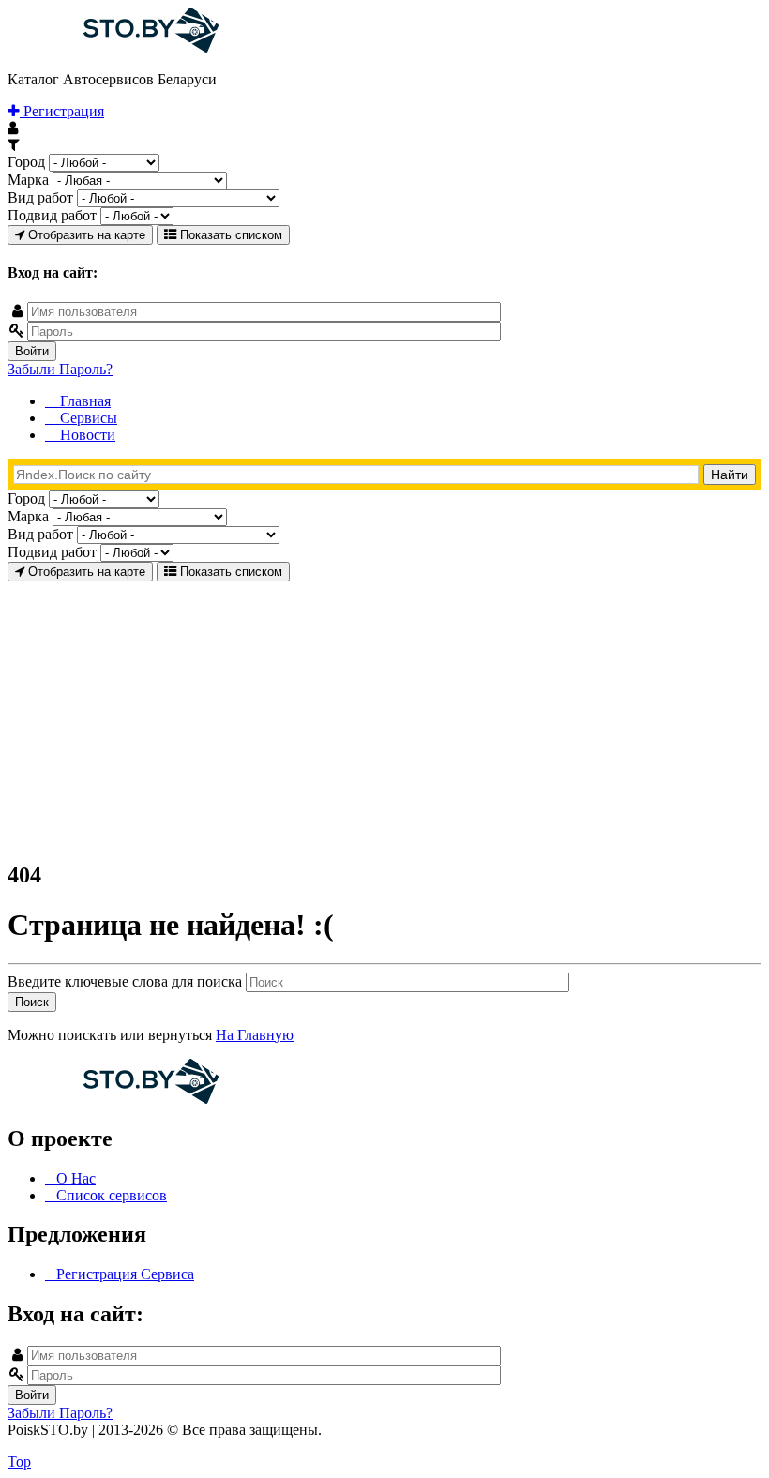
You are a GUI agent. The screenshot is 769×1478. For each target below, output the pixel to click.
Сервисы (86, 418)
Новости (85, 435)
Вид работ (40, 197)
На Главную (255, 1035)
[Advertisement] (384, 712)
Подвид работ (52, 215)
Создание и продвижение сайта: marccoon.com (638, 1446)
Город (26, 162)
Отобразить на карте (84, 235)
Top (19, 1462)
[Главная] (113, 47)
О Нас (76, 1178)
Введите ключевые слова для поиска (127, 981)
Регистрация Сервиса (125, 1274)
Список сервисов (111, 1195)
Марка (28, 180)
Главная (83, 401)
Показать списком (229, 235)
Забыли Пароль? (60, 369)
